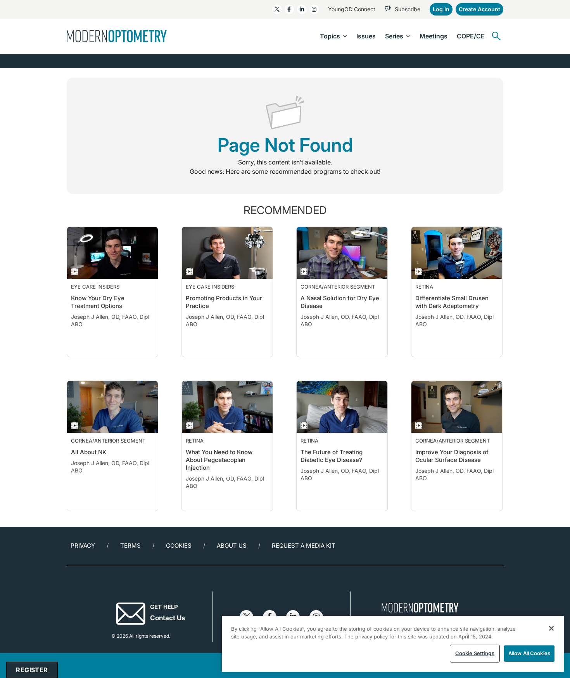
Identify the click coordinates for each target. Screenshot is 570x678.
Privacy (83, 561)
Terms (130, 561)
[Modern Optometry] (117, 36)
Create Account (479, 9)
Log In (441, 9)
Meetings (433, 36)
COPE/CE (471, 36)
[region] (393, 644)
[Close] (551, 628)
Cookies (179, 561)
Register (32, 670)
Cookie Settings (474, 653)
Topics (330, 36)
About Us (232, 561)
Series (394, 36)
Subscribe (407, 9)
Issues (366, 36)
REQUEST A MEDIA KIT (303, 561)
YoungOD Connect (351, 9)
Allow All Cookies (529, 653)
